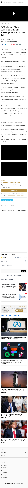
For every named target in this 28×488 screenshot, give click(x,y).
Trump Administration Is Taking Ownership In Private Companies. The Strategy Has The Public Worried (13, 441)
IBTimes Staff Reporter (8, 39)
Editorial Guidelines (20, 210)
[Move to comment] (20, 44)
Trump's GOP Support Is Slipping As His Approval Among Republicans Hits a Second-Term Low (13, 416)
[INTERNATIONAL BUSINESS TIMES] (14, 2)
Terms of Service (11, 195)
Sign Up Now (19, 310)
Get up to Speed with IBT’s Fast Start (18, 306)
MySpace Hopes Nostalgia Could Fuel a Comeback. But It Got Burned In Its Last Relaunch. (11, 362)
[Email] (17, 44)
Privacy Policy (20, 195)
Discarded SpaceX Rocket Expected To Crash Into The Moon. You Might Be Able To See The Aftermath (13, 391)
